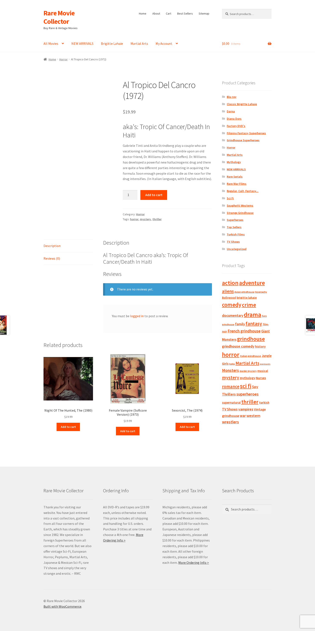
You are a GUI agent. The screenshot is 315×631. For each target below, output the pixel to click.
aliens (228, 291)
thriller (157, 219)
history (260, 346)
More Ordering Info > (193, 562)
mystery (145, 219)
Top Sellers (234, 227)
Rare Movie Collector (59, 17)
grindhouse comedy (238, 346)
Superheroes (235, 220)
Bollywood (229, 297)
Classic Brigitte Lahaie (242, 104)
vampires (245, 409)
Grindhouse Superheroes (243, 140)
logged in (137, 316)
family (240, 324)
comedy (231, 304)
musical (262, 371)
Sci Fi (230, 198)
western (253, 415)
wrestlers (230, 421)
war (243, 415)
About (156, 13)
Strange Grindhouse (240, 213)
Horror (63, 59)
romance (230, 386)
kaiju (232, 363)
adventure (252, 282)
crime (249, 304)
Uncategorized (236, 249)
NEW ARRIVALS (82, 43)
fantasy (254, 323)
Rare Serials (235, 177)
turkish (264, 402)
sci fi (245, 386)
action (230, 283)
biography (261, 291)
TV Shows (233, 242)
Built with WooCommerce (62, 606)
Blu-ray (231, 97)
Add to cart (153, 195)
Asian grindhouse (244, 291)
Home (142, 13)
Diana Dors (234, 119)
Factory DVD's (236, 126)
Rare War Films (236, 184)
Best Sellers (185, 13)
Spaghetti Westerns (240, 205)
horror (134, 219)
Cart (168, 13)
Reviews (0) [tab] (52, 258)
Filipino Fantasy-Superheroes (246, 133)
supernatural (231, 402)
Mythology (234, 162)
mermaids (265, 364)
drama (252, 314)
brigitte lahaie (247, 297)
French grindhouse (244, 330)
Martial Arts (139, 43)
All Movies (51, 43)
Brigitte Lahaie (112, 43)
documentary (232, 315)
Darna (231, 111)
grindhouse (251, 338)
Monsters (230, 370)
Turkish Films (236, 234)
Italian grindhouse (250, 355)
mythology (247, 378)
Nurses (261, 378)
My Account (164, 43)
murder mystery (248, 370)
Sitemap (204, 13)
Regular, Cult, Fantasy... (242, 191)
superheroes (247, 394)
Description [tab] (52, 246)
